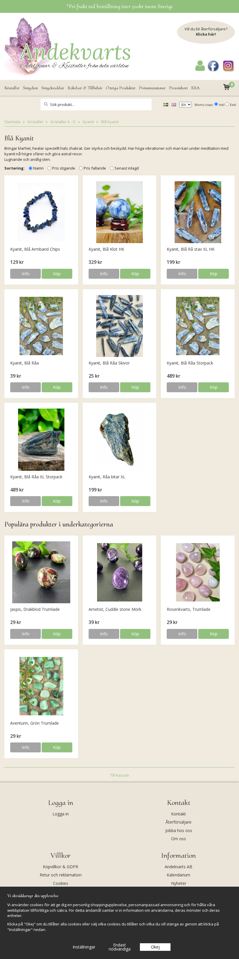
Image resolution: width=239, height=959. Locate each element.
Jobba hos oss (178, 830)
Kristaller (12, 87)
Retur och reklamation (61, 875)
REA (195, 87)
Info (25, 273)
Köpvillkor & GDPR (60, 866)
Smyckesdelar (52, 87)
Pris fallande (95, 168)
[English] (173, 104)
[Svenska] (166, 104)
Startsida (12, 121)
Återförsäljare (178, 822)
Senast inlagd (127, 168)
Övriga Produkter (121, 87)
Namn (38, 168)
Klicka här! (206, 34)
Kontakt (178, 814)
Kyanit (88, 121)
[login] (200, 69)
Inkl (221, 104)
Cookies (60, 883)
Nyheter (178, 883)
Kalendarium (178, 875)
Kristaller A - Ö (63, 121)
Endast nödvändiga (120, 947)
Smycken (30, 87)
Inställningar (84, 947)
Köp (57, 273)
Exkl (233, 104)
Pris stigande (63, 168)
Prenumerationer (152, 87)
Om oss (178, 838)
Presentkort (178, 87)
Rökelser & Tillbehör (85, 87)
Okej (155, 947)
